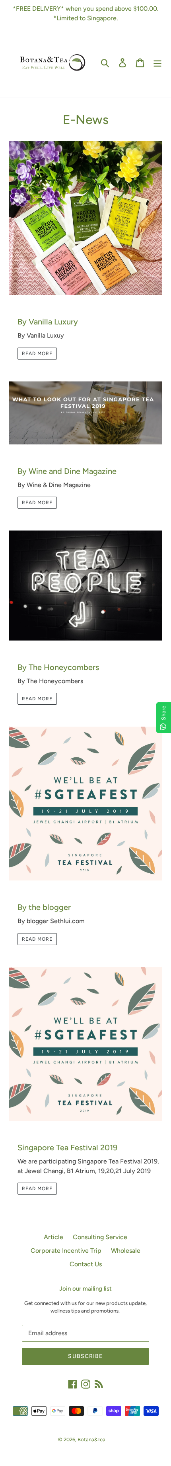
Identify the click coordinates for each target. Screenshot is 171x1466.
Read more (37, 353)
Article (53, 1237)
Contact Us (86, 1264)
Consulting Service (100, 1237)
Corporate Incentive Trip (66, 1250)
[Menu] (157, 62)
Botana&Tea (91, 1439)
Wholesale (125, 1250)
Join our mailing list (85, 1288)
